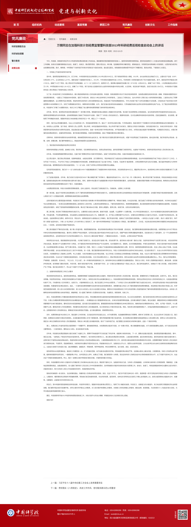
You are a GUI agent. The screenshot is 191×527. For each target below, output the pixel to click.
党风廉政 (127, 24)
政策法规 (16, 68)
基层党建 (82, 24)
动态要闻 (59, 24)
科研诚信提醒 (18, 54)
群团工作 (105, 24)
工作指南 (173, 24)
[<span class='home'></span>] (45, 39)
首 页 (16, 24)
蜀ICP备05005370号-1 (66, 514)
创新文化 (150, 24)
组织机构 (37, 24)
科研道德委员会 (19, 46)
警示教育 (16, 61)
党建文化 (51, 39)
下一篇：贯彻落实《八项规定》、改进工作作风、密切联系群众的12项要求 (83, 488)
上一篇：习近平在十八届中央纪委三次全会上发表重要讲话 (76, 483)
